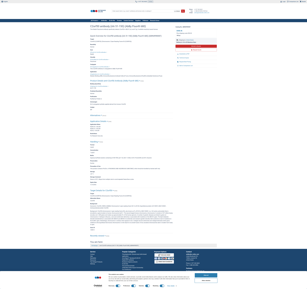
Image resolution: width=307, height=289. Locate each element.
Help (91, 256)
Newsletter (93, 258)
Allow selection (206, 280)
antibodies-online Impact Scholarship (132, 267)
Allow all (206, 275)
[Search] (183, 11)
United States (190, 40)
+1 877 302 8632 (142, 1)
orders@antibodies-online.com (201, 12)
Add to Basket (197, 46)
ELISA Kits (112, 20)
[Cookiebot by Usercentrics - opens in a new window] (98, 286)
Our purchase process (128, 265)
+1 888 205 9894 (193, 265)
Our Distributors (126, 269)
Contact (150, 1)
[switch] (133, 286)
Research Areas (154, 20)
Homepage (94, 245)
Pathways (145, 20)
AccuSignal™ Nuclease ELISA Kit (131, 258)
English (6, 1)
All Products (94, 20)
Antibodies (104, 20)
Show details (171, 286)
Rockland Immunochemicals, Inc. (195, 271)
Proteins (119, 20)
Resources (93, 260)
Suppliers (138, 20)
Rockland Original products (129, 262)
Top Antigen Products (96, 262)
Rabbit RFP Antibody (128, 260)
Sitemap (92, 264)
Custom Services (128, 20)
